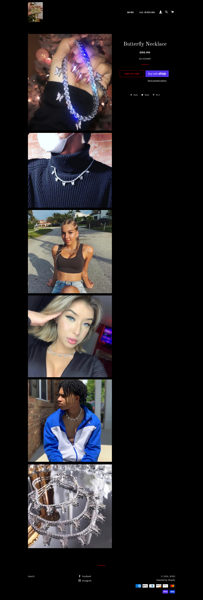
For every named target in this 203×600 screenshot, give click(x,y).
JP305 (172, 576)
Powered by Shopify (165, 579)
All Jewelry (147, 12)
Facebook (86, 576)
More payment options (157, 80)
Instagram (86, 580)
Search (31, 576)
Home (130, 12)
